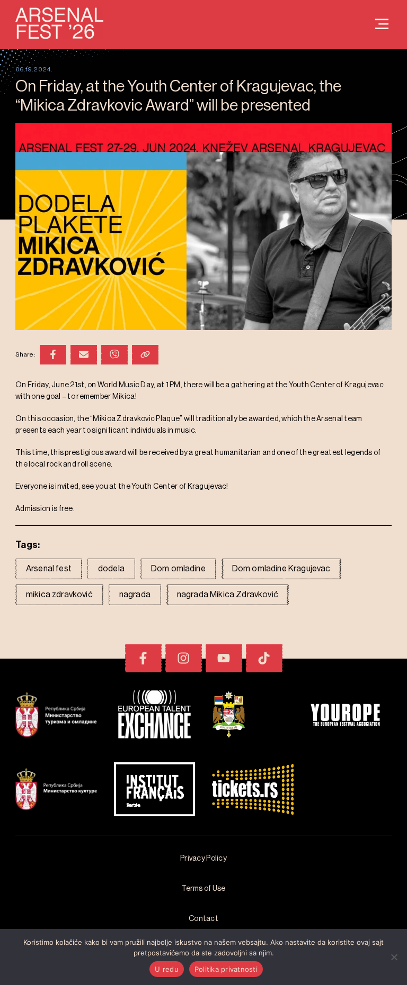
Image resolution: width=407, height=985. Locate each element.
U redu (167, 969)
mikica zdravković (59, 594)
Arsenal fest (49, 568)
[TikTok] (264, 658)
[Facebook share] (53, 354)
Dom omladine (178, 568)
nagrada (135, 594)
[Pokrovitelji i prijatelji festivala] (56, 716)
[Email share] (83, 354)
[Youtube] (224, 658)
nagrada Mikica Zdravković (227, 594)
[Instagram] (183, 658)
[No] (393, 957)
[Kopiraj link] (145, 354)
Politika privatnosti (226, 969)
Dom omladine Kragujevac (281, 568)
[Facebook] (143, 658)
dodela (111, 568)
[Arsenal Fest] (382, 24)
